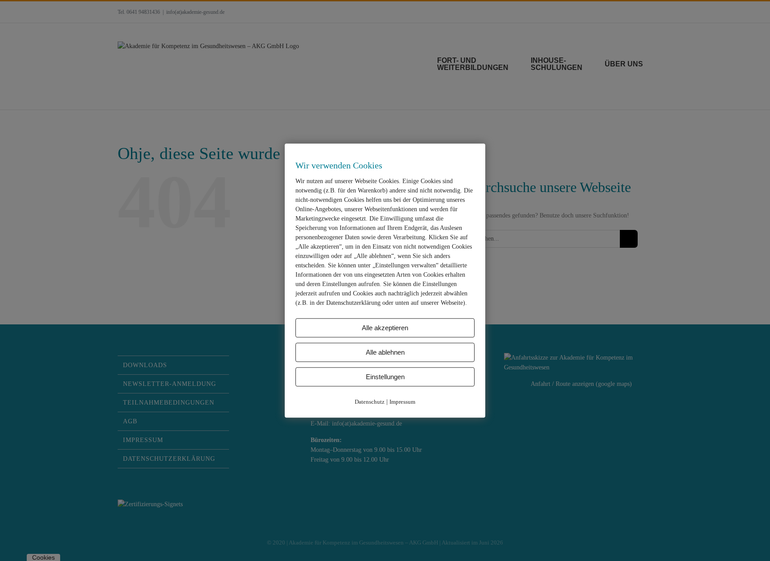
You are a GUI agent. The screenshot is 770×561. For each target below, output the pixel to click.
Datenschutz (370, 401)
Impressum (402, 401)
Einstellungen (385, 377)
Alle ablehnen (385, 352)
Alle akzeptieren (385, 328)
